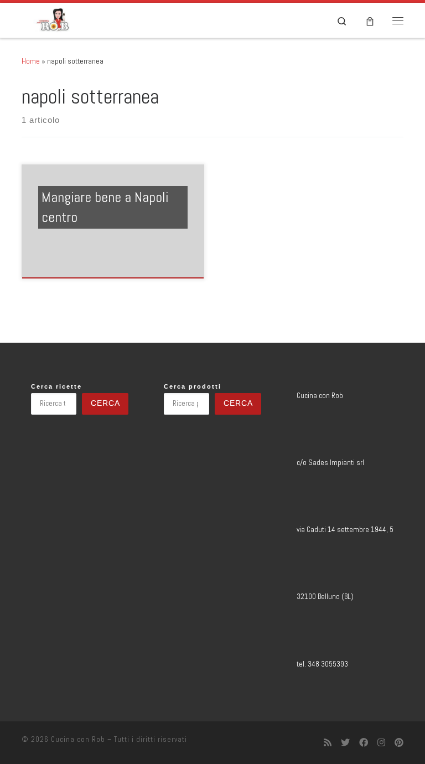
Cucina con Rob (78, 739)
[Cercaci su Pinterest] (399, 743)
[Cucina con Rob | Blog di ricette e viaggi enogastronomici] (53, 19)
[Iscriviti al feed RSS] (327, 743)
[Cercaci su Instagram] (381, 743)
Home (31, 61)
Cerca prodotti (192, 386)
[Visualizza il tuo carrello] (370, 20)
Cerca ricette (56, 386)
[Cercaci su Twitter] (345, 743)
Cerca (105, 403)
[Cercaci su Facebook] (363, 743)
